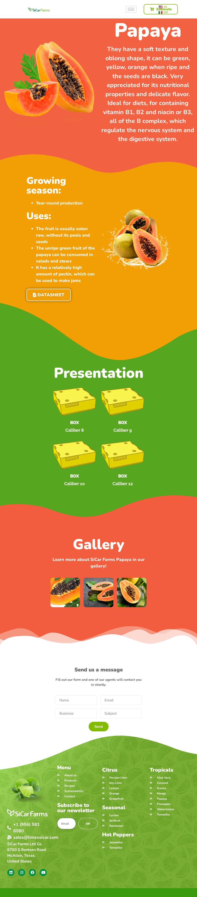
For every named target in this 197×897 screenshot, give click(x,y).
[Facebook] (32, 872)
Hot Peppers (118, 834)
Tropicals (161, 770)
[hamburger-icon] (131, 9)
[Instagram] (21, 872)
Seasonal (113, 807)
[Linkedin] (10, 872)
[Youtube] (43, 872)
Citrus (109, 770)
